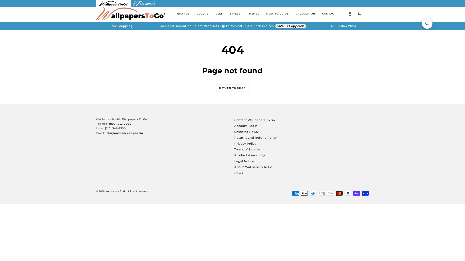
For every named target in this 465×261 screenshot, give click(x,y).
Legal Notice (244, 161)
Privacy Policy (245, 143)
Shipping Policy (246, 132)
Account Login (245, 126)
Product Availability (249, 155)
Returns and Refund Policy (255, 137)
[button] (427, 23)
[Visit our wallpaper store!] (113, 6)
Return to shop (232, 88)
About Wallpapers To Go (253, 167)
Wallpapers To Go (116, 191)
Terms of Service (247, 149)
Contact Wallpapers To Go (254, 120)
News (238, 173)
